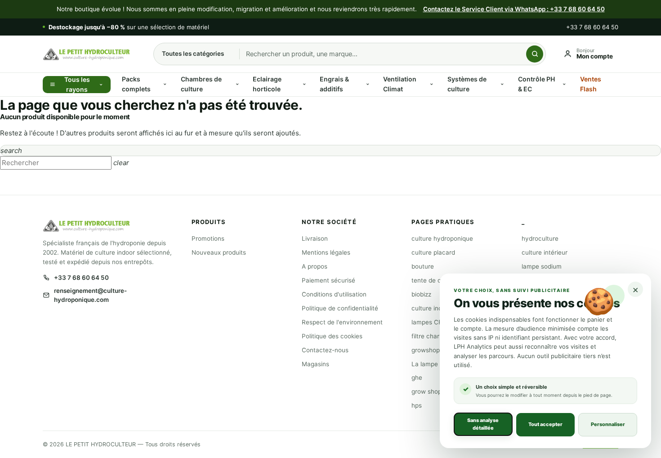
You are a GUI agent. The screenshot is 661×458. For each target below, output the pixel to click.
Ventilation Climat (399, 84)
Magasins (315, 364)
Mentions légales (326, 252)
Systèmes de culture (467, 84)
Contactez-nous (325, 350)
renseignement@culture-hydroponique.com (90, 295)
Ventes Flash (590, 84)
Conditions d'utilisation (334, 294)
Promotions (208, 238)
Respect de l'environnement (342, 322)
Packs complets (136, 84)
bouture (422, 266)
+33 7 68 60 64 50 (592, 27)
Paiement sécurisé (328, 280)
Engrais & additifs (334, 84)
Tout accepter (545, 424)
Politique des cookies (332, 336)
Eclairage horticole (267, 84)
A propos (314, 266)
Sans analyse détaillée (483, 424)
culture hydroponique (442, 238)
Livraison (315, 238)
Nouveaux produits (219, 252)
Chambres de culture (201, 84)
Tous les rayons (77, 84)
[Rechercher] (534, 54)
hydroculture (540, 238)
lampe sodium (542, 266)
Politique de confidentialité (340, 308)
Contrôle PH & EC (536, 84)
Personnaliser (608, 424)
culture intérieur (544, 252)
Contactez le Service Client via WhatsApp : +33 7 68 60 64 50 (514, 9)
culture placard (433, 252)
